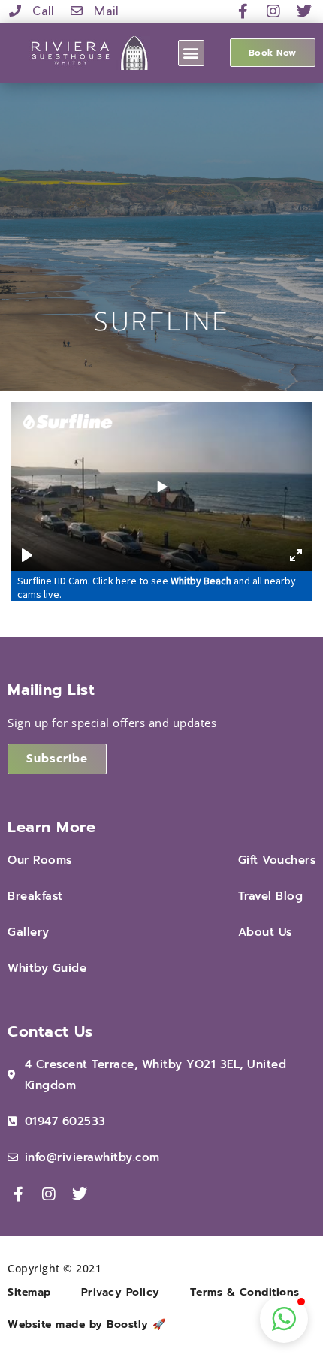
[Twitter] (304, 11)
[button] (191, 53)
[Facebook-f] (243, 11)
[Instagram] (274, 11)
